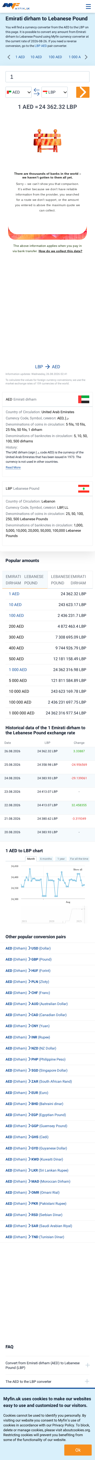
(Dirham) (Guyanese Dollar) (36, 1148)
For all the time (79, 858)
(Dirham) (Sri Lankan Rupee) (37, 1170)
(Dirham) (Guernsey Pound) (36, 1126)
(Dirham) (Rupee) (28, 1037)
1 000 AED (77, 57)
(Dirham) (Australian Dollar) (37, 1004)
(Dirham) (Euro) (27, 1093)
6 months (46, 858)
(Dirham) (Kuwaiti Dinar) (34, 1159)
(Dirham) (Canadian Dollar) (36, 1015)
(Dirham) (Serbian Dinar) (34, 1215)
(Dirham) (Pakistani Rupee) (36, 1203)
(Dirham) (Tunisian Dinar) (35, 1237)
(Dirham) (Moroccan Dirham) (38, 1181)
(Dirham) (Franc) (28, 993)
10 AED (36, 57)
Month (31, 858)
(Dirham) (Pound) (29, 959)
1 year (61, 858)
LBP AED (41, 46)
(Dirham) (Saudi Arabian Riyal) (39, 1226)
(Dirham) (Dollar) (28, 948)
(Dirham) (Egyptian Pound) (36, 1115)
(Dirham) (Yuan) (28, 1026)
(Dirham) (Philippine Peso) (36, 1059)
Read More (13, 467)
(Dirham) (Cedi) (27, 1137)
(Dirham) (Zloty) (27, 982)
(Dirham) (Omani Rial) (33, 1192)
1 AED (20, 57)
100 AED (55, 57)
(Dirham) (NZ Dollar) (31, 1048)
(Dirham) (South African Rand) (39, 1081)
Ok (78, 1450)
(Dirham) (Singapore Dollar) (37, 1070)
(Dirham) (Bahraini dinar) (34, 1104)
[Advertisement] (47, 314)
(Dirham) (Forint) (28, 971)
